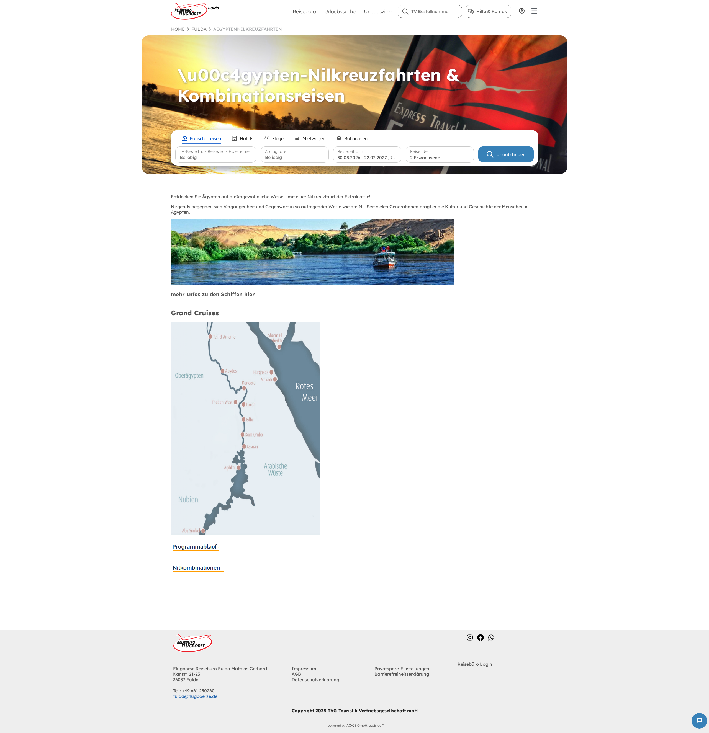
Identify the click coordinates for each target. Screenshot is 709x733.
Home (178, 29)
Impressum (304, 668)
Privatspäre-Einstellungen (401, 668)
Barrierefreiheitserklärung (401, 674)
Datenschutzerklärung (315, 679)
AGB (296, 674)
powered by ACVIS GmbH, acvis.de (354, 725)
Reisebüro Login (475, 664)
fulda (199, 29)
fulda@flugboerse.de (195, 696)
